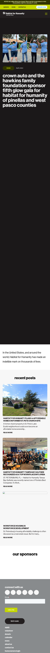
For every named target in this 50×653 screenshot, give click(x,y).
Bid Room (15, 621)
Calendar (8, 637)
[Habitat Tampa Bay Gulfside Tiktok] (36, 592)
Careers (6, 7)
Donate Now (42, 7)
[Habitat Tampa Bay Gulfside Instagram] (30, 592)
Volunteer (9, 631)
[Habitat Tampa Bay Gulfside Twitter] (13, 592)
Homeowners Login (12, 651)
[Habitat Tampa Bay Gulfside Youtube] (19, 592)
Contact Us (22, 7)
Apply (7, 627)
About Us (8, 644)
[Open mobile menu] (46, 14)
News (13, 7)
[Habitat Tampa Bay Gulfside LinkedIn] (24, 592)
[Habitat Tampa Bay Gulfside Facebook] (7, 592)
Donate (8, 634)
